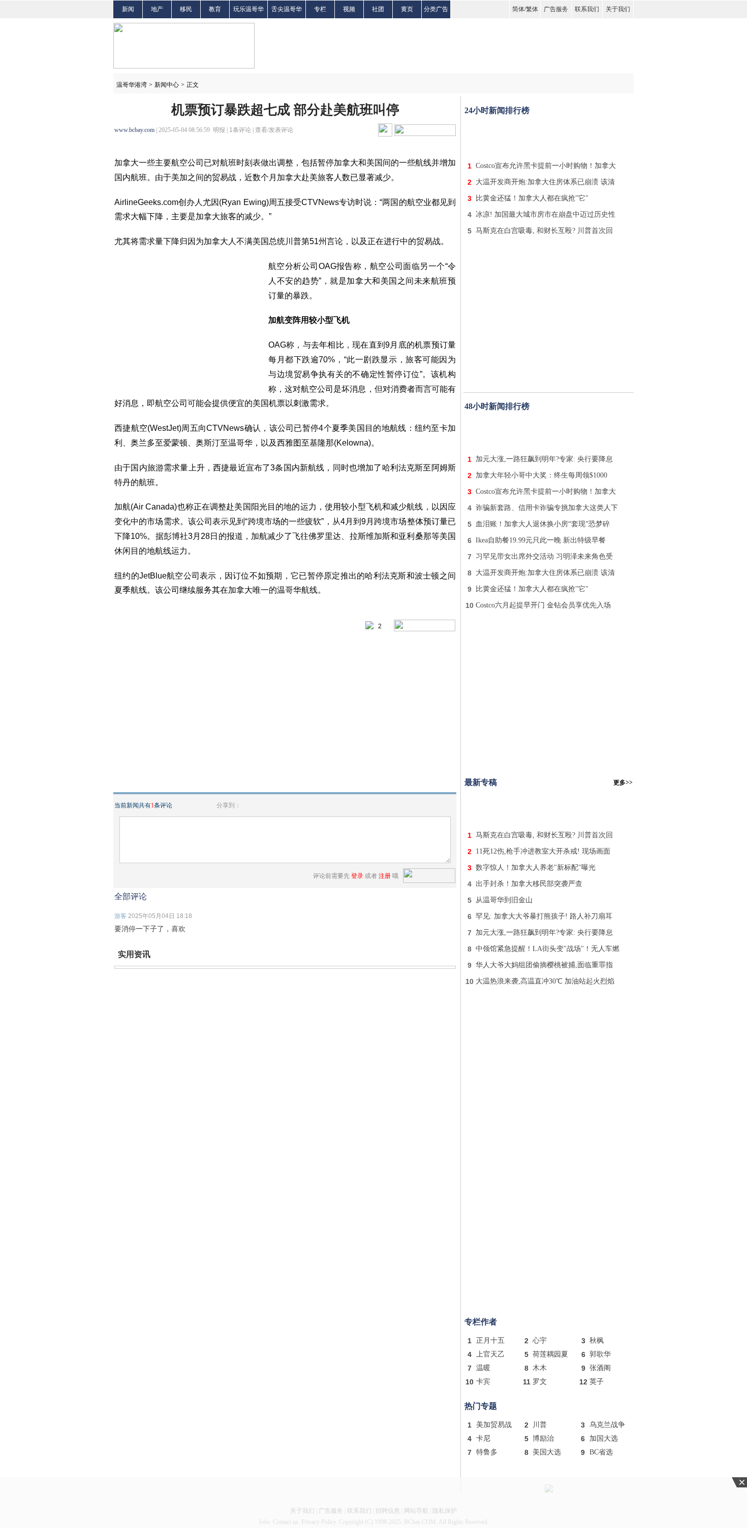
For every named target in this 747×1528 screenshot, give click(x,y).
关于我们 (618, 9)
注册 (385, 875)
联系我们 (587, 9)
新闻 (128, 9)
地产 (157, 9)
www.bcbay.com (134, 129)
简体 (518, 9)
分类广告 (436, 9)
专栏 (320, 9)
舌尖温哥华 (286, 9)
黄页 (407, 9)
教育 (215, 9)
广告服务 (556, 9)
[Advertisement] (549, 136)
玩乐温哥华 (248, 9)
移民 (186, 9)
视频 (349, 9)
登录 (357, 875)
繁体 (532, 9)
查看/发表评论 (274, 129)
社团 (378, 9)
